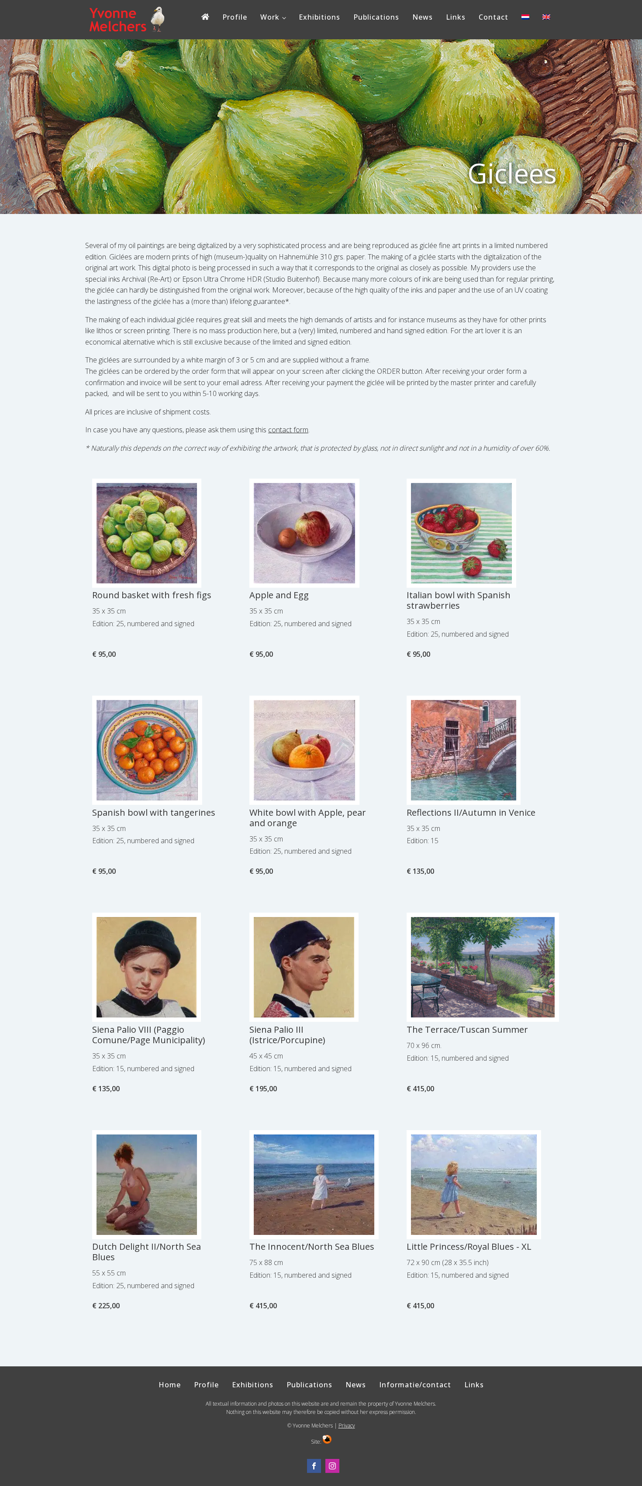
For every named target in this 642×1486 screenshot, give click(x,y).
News (422, 17)
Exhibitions (319, 17)
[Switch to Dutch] (525, 19)
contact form (288, 429)
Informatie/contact (415, 1384)
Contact (493, 17)
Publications (376, 17)
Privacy (346, 1425)
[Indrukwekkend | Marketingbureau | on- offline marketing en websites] (327, 1441)
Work (270, 17)
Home (170, 1384)
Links (456, 17)
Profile (234, 17)
